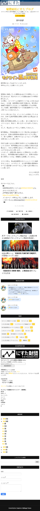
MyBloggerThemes (27, 508)
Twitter (10, 299)
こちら (19, 293)
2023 (4, 452)
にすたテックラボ (6, 330)
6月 (3, 436)
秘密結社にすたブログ (20, 9)
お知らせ (22, 337)
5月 (3, 434)
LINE (9, 307)
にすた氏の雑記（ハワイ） (8, 337)
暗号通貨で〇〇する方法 (17, 334)
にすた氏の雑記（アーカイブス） (10, 340)
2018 (4, 419)
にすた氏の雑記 (20, 15)
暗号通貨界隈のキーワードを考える (11, 327)
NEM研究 (25, 340)
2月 (3, 426)
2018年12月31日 (31, 200)
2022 (4, 449)
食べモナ (28, 330)
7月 (3, 439)
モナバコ (3, 386)
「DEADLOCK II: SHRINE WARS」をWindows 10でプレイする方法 (19, 272)
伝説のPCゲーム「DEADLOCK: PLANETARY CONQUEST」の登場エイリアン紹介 (20, 254)
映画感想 (4, 334)
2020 (4, 447)
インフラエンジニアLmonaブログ (23, 324)
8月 (3, 441)
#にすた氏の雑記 (19, 205)
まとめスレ (18, 330)
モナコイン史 (24, 321)
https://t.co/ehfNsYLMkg (11, 195)
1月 (3, 423)
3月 (3, 428)
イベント (27, 327)
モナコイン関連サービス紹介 (9, 321)
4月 (3, 431)
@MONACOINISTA (27, 188)
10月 (3, 444)
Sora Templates (17, 508)
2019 (4, 421)
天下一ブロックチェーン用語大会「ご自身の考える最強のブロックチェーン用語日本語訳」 (19, 237)
